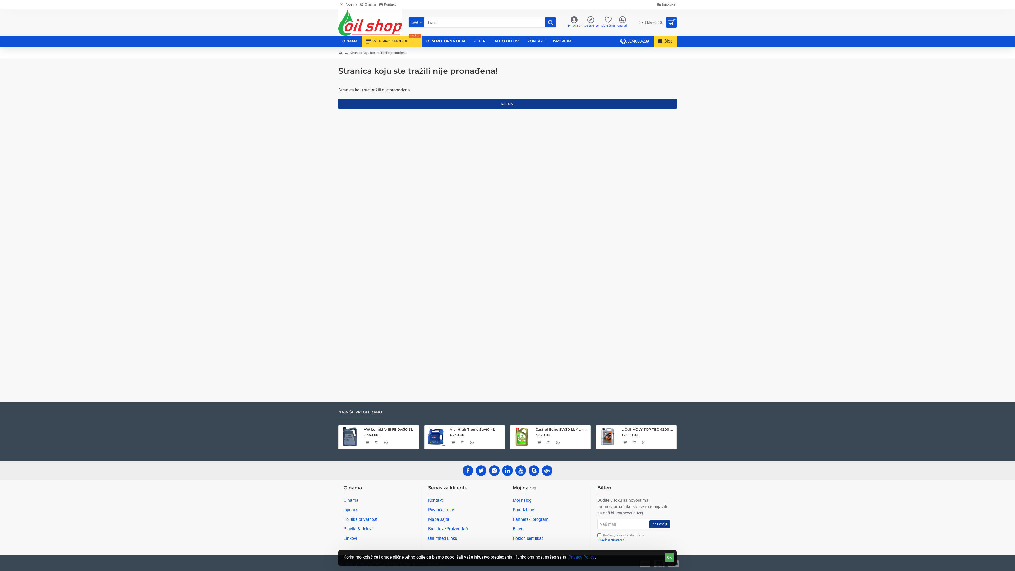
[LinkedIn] (507, 470)
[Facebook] (468, 470)
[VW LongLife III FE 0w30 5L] (349, 436)
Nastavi (507, 104)
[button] (368, 442)
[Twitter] (481, 470)
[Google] (547, 470)
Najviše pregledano (360, 412)
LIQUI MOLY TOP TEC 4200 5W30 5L (648, 429)
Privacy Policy (582, 557)
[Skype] (534, 470)
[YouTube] (520, 470)
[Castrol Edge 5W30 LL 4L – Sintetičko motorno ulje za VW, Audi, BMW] (521, 436)
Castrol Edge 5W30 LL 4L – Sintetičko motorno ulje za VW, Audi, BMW (562, 429)
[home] (340, 52)
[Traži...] (550, 22)
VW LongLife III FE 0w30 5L (388, 429)
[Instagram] (494, 470)
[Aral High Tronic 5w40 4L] (435, 436)
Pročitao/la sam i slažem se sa (621, 538)
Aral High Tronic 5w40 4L (472, 429)
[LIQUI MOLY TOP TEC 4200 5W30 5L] (607, 436)
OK (669, 557)
